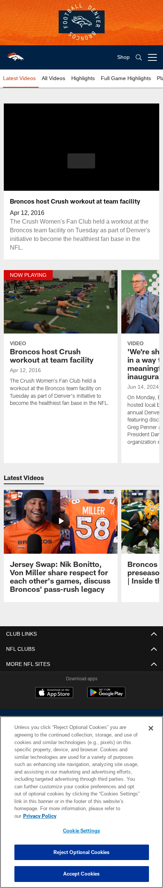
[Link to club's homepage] (15, 54)
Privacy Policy (98, 816)
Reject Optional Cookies (81, 852)
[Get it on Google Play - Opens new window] (106, 696)
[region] (81, 806)
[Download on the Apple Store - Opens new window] (54, 693)
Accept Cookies (81, 874)
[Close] (151, 735)
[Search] (139, 58)
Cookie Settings (81, 831)
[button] (81, 160)
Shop (123, 57)
